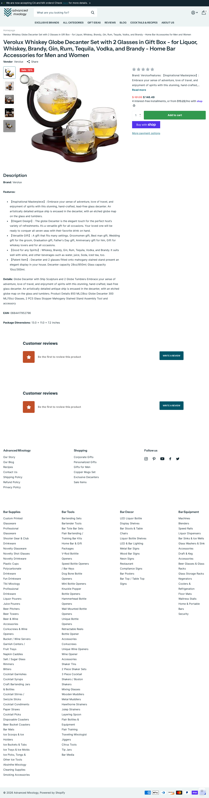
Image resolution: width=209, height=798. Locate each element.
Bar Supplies (11, 512)
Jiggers (66, 739)
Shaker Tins (69, 664)
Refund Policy (11, 482)
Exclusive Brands (47, 22)
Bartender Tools (71, 523)
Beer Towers (11, 613)
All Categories (73, 22)
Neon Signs (127, 558)
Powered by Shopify (52, 792)
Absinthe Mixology (14, 764)
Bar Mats (8, 729)
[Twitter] (177, 459)
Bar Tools (68, 512)
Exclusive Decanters (86, 477)
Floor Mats (185, 593)
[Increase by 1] (141, 112)
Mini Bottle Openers (74, 583)
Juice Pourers (11, 603)
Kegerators (185, 578)
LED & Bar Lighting (131, 543)
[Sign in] (194, 12)
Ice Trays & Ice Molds (16, 749)
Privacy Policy (12, 487)
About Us (167, 22)
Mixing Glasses (71, 689)
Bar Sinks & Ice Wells (191, 538)
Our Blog (8, 462)
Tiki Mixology (11, 583)
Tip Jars (67, 749)
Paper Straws (11, 709)
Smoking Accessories (16, 774)
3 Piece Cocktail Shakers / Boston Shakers (72, 679)
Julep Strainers (71, 709)
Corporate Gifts (83, 457)
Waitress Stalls (187, 598)
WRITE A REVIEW (171, 355)
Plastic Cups (11, 563)
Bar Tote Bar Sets (72, 528)
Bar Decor (127, 512)
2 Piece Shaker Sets (74, 669)
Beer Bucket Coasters (16, 724)
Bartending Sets (71, 518)
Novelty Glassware (14, 548)
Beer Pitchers (11, 608)
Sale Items (80, 482)
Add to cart (175, 115)
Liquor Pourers (12, 598)
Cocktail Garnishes (14, 674)
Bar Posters (127, 573)
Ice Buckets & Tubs (15, 744)
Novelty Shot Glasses (16, 553)
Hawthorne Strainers (74, 704)
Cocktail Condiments (16, 704)
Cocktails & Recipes (144, 22)
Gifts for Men (82, 467)
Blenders (183, 523)
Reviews (110, 22)
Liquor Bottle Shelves (133, 538)
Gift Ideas (94, 22)
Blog (123, 22)
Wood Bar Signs (130, 553)
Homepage (9, 30)
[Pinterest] (154, 459)
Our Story (9, 457)
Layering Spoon (71, 714)
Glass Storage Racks (191, 573)
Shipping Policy (12, 477)
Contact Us (10, 472)
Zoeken (92, 12)
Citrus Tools (69, 744)
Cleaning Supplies (14, 769)
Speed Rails (185, 528)
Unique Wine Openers (75, 649)
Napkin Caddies (13, 654)
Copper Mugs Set (85, 472)
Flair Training (70, 729)
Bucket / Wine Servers (17, 639)
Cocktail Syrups (13, 679)
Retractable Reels (72, 629)
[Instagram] (146, 459)
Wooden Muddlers (73, 694)
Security (183, 613)
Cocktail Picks (12, 714)
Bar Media (68, 754)
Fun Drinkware (12, 578)
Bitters (7, 669)
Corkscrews (69, 644)
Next (90, 3)
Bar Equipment (188, 512)
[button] (1, 3)
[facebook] (170, 458)
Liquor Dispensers (189, 533)
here (65, 2)
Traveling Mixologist (74, 734)
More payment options (146, 133)
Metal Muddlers (71, 699)
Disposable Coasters (16, 719)
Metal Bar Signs (129, 548)
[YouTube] (162, 458)
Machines (184, 518)
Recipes (8, 467)
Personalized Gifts (85, 462)
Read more (139, 89)
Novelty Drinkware (14, 558)
